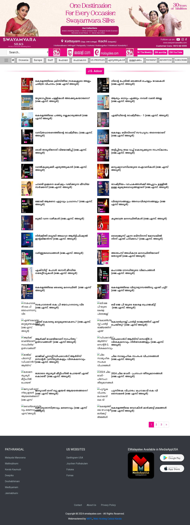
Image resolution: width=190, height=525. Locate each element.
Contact (78, 505)
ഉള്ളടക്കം (135, 60)
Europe (38, 60)
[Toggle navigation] (6, 60)
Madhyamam (11, 487)
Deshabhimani (12, 481)
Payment (151, 60)
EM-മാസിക (160, 52)
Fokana (70, 469)
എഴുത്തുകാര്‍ (116, 60)
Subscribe (181, 60)
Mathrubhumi (11, 463)
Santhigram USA (74, 457)
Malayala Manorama (15, 457)
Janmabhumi (11, 493)
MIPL (89, 518)
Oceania (23, 60)
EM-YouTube (176, 52)
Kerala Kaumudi (13, 469)
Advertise (166, 60)
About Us (91, 505)
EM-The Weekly (144, 52)
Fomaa (69, 475)
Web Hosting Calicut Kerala (107, 518)
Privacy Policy (108, 505)
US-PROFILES (98, 60)
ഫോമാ (63, 60)
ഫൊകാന (79, 60)
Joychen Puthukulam (77, 463)
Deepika (9, 475)
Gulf (50, 60)
